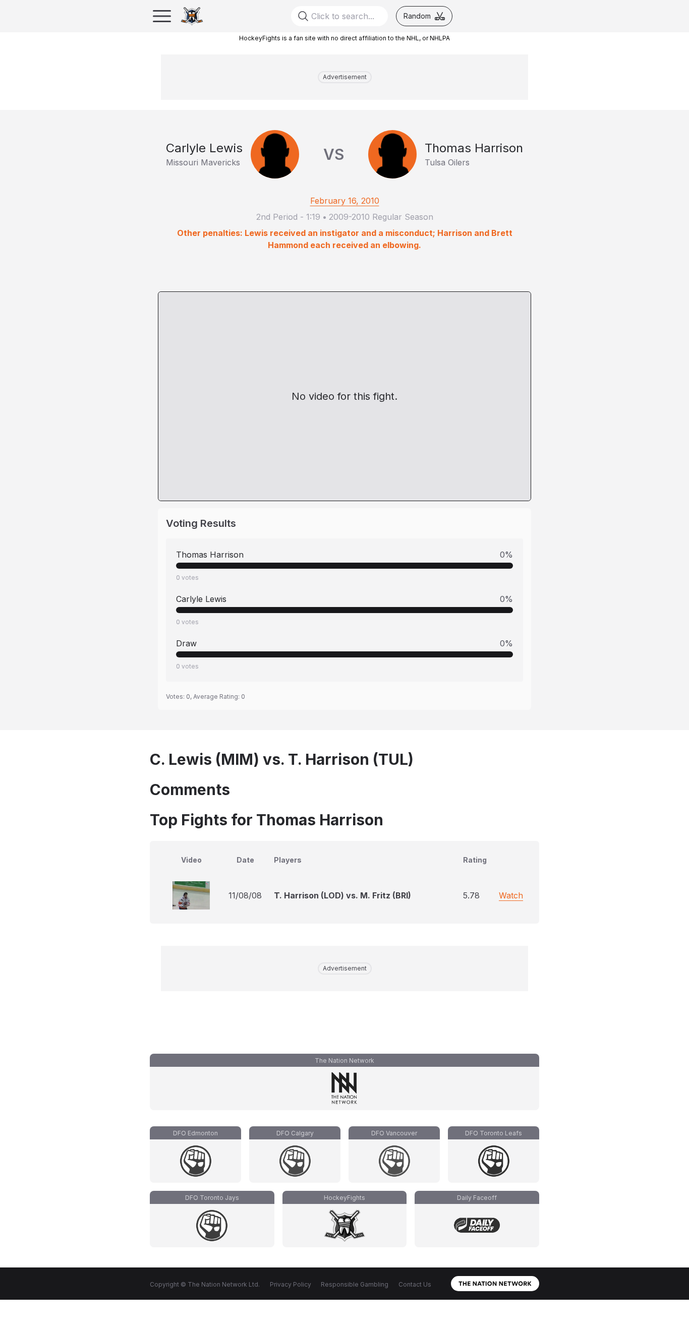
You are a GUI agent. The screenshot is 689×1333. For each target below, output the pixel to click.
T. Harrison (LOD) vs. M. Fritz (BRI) (342, 895)
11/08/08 (245, 895)
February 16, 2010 (344, 201)
